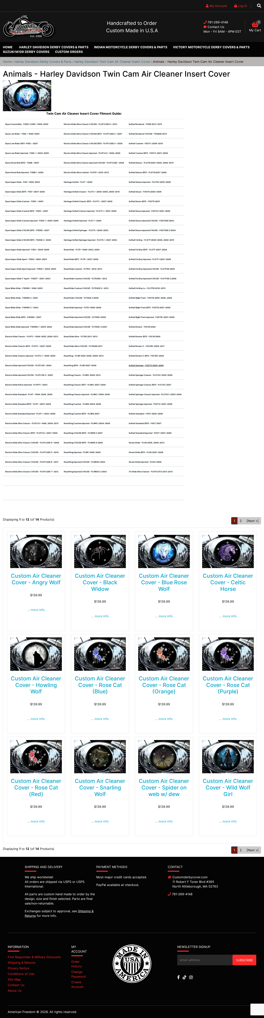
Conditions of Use (21, 974)
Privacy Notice (18, 968)
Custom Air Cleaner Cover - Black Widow (100, 582)
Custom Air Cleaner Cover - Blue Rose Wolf (164, 582)
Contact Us (216, 27)
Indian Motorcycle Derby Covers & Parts (130, 47)
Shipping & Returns (21, 963)
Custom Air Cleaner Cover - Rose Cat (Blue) (100, 685)
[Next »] (253, 521)
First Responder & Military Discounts (34, 957)
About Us (14, 991)
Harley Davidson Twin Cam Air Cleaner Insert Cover (112, 62)
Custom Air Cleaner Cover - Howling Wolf (36, 685)
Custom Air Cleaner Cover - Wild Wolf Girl (228, 787)
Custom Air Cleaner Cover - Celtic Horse (228, 582)
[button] (252, 1006)
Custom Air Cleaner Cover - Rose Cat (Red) (36, 787)
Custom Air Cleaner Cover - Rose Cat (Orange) (164, 685)
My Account (218, 6)
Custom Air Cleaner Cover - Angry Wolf (36, 579)
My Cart (255, 30)
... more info (36, 610)
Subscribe (244, 960)
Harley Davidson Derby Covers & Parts (53, 47)
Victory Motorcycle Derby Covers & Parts (211, 47)
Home (8, 47)
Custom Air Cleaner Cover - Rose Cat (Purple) (228, 685)
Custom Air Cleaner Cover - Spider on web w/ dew (164, 787)
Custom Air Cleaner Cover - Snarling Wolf (100, 787)
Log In (242, 6)
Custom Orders (69, 52)
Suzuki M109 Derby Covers (26, 52)
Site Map (14, 979)
